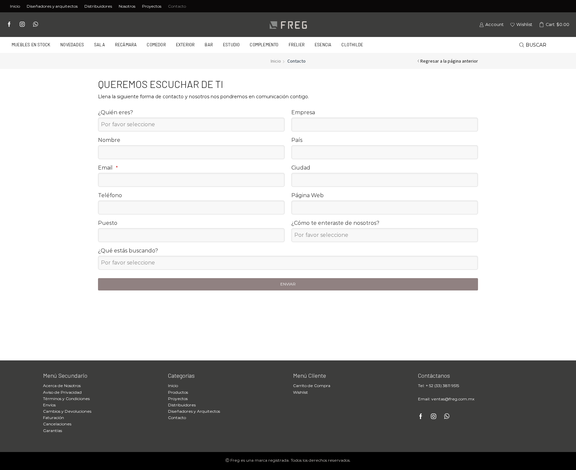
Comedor (156, 44)
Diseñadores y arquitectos (52, 6)
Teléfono (110, 195)
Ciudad (300, 168)
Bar (209, 44)
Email (108, 168)
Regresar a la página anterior (449, 61)
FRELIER (297, 44)
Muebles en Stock (31, 44)
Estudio (231, 44)
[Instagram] (22, 25)
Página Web (307, 195)
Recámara (126, 44)
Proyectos (151, 6)
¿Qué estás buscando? (128, 250)
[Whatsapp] (35, 25)
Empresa (303, 112)
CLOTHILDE (352, 44)
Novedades (72, 44)
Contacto (177, 6)
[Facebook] (9, 25)
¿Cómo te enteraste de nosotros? (335, 223)
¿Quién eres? (115, 112)
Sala (99, 44)
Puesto (107, 223)
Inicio (15, 6)
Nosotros (127, 6)
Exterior (185, 44)
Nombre (109, 140)
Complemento (264, 44)
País (296, 140)
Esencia (323, 44)
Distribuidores (98, 6)
